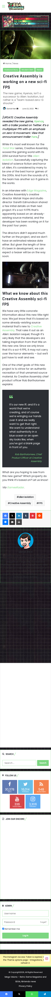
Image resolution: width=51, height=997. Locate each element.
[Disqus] (25, 624)
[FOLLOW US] (46, 958)
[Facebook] (5, 516)
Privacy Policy (25, 986)
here (34, 137)
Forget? (43, 922)
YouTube (7, 573)
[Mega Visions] (15, 6)
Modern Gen (27, 69)
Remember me (12, 928)
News (15, 63)
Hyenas (38, 121)
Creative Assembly (20, 503)
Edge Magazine (36, 190)
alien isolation (26, 497)
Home (8, 63)
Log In (25, 935)
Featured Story (11, 69)
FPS (40, 503)
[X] (12, 516)
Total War (8, 148)
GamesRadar (15, 487)
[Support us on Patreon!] (25, 21)
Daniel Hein (11, 108)
